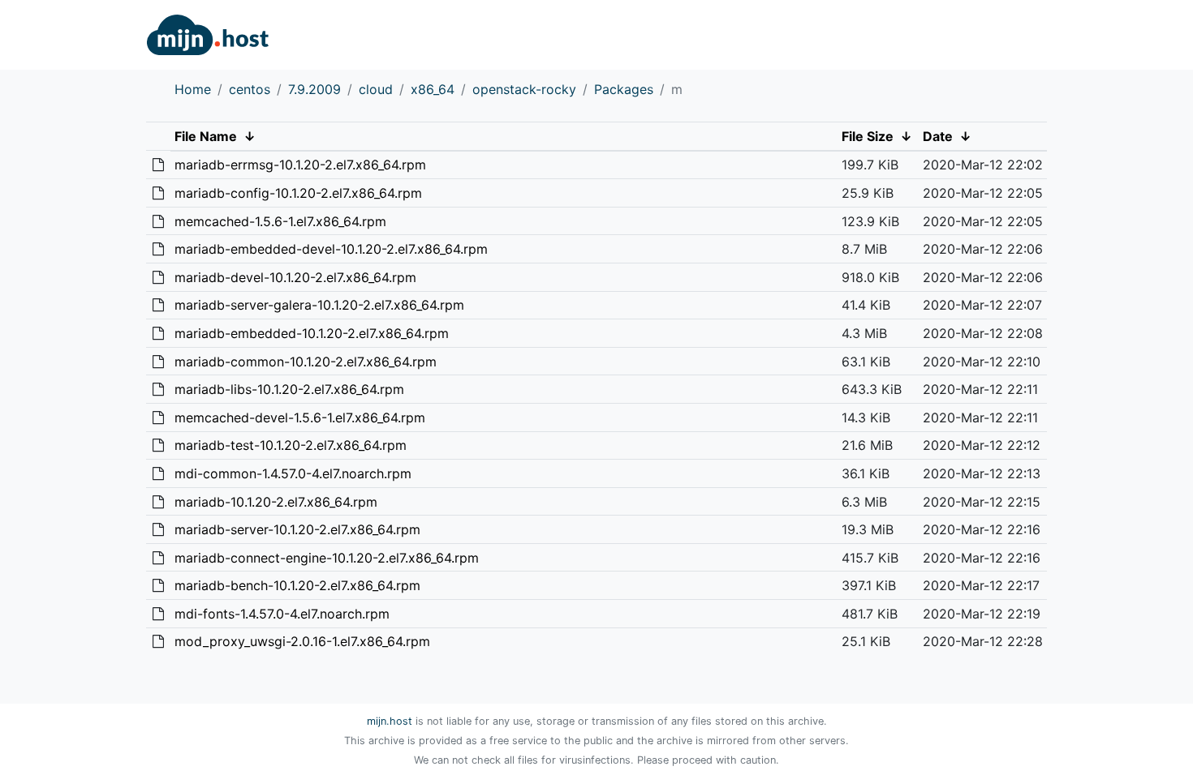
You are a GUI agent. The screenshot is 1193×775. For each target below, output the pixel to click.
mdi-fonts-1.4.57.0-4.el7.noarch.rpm (282, 614)
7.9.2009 (314, 89)
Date (938, 136)
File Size (868, 136)
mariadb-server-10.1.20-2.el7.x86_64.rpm (297, 529)
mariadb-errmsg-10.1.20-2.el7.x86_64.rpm (300, 164)
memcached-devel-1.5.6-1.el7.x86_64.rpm (299, 417)
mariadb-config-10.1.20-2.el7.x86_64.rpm (298, 193)
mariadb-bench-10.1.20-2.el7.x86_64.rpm (297, 585)
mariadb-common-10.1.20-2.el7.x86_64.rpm (305, 361)
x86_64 (432, 89)
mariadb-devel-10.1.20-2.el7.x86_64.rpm (295, 277)
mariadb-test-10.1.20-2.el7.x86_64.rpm (290, 445)
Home (192, 89)
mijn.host (389, 721)
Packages (623, 89)
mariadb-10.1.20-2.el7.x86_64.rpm (275, 502)
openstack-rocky (524, 89)
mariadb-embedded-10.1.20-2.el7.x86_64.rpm (311, 333)
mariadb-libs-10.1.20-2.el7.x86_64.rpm (289, 389)
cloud (376, 89)
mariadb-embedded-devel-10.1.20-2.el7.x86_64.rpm (331, 249)
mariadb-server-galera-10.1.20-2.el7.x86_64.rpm (319, 305)
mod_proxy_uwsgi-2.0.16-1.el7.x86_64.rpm (302, 641)
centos (249, 89)
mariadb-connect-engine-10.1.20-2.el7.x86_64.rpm (326, 558)
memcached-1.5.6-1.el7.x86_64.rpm (280, 221)
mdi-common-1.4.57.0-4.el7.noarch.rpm (292, 473)
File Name (205, 136)
